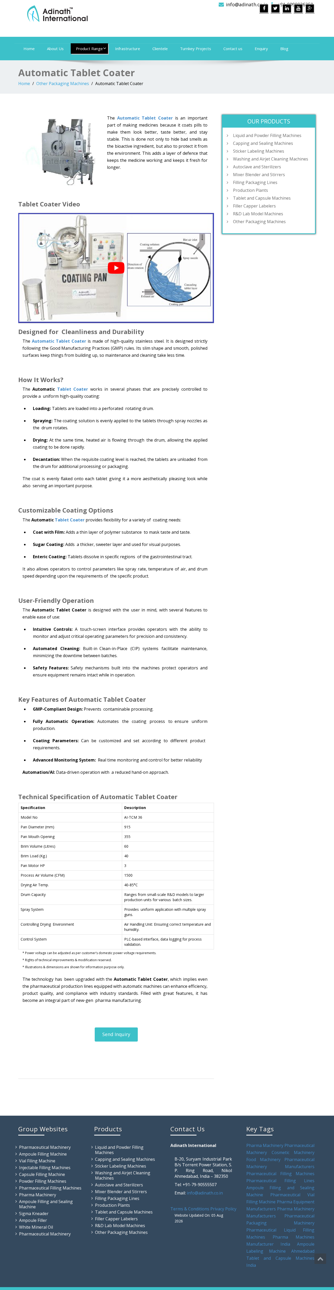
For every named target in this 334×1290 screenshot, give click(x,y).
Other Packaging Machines (62, 83)
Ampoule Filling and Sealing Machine (46, 1204)
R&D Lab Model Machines (258, 213)
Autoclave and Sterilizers (257, 166)
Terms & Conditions (189, 1209)
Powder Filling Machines (42, 1181)
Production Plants (250, 190)
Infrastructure (127, 48)
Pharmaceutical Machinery (45, 1147)
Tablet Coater (72, 389)
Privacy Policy (223, 1209)
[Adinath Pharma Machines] (90, 13)
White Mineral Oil (36, 1227)
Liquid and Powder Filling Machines (267, 135)
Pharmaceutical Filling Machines (50, 1188)
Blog (284, 48)
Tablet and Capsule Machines (262, 198)
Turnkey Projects (195, 48)
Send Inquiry (116, 1034)
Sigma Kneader (34, 1213)
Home (29, 48)
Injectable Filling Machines (44, 1167)
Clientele (160, 48)
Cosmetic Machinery (293, 1152)
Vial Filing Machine (37, 1161)
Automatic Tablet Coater (145, 118)
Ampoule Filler (33, 1220)
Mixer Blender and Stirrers (259, 174)
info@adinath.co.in (247, 4)
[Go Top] (320, 1258)
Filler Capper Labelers (254, 206)
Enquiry (261, 48)
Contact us (232, 48)
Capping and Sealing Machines (263, 143)
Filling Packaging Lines (255, 182)
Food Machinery (263, 1159)
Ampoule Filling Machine (43, 1154)
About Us (55, 48)
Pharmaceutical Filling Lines (280, 1181)
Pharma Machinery (37, 1195)
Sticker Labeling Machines (258, 151)
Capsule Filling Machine (42, 1174)
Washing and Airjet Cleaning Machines (270, 159)
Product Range (89, 48)
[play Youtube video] (116, 268)
